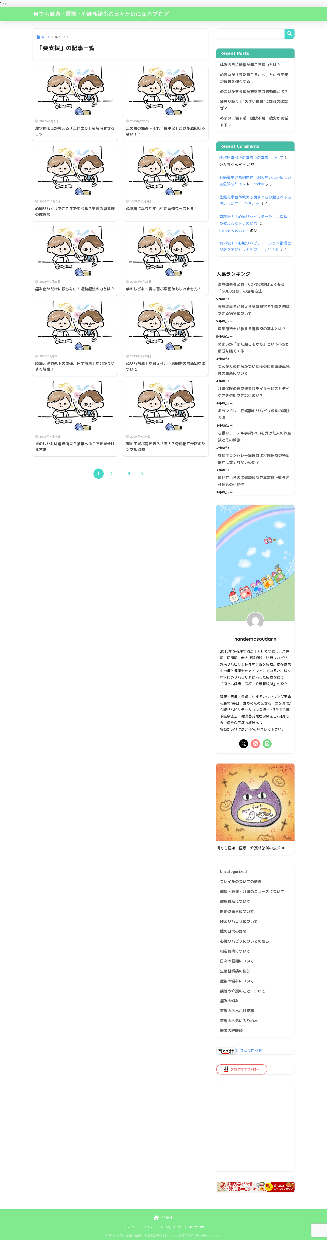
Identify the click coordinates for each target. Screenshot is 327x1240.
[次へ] (142, 474)
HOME (166, 1217)
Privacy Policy (170, 1227)
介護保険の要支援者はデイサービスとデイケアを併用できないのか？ (254, 392)
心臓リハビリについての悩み (244, 941)
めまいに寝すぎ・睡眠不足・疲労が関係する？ (254, 121)
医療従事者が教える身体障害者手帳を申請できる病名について (254, 310)
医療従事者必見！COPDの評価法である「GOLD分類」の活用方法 (251, 288)
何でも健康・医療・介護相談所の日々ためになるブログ (101, 13)
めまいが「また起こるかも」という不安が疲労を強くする (254, 78)
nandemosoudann (233, 230)
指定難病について (235, 951)
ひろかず (251, 203)
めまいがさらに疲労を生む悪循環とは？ (254, 91)
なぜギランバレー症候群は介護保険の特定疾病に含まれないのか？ (254, 459)
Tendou (258, 183)
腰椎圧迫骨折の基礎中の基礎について (251, 157)
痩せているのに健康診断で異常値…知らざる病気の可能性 (253, 481)
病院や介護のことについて (242, 991)
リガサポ (270, 249)
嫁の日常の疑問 (233, 931)
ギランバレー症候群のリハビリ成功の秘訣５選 (254, 414)
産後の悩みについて (237, 981)
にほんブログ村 (249, 1050)
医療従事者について (237, 911)
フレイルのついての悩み (241, 881)
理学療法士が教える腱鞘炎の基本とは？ (252, 328)
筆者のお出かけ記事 (237, 1010)
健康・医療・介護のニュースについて (252, 891)
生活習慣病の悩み (235, 970)
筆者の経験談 (231, 1030)
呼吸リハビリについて (239, 921)
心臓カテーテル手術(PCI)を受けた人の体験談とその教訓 (254, 436)
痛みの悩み (229, 1000)
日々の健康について (237, 960)
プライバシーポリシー (139, 1227)
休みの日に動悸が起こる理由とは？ (250, 64)
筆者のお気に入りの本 (239, 1020)
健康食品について (235, 901)
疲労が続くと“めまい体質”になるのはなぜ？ (254, 105)
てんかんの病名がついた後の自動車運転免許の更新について (254, 370)
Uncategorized (233, 871)
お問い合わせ (194, 1227)
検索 (290, 34)
